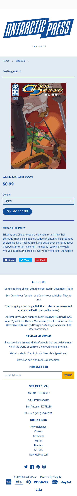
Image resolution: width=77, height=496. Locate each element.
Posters (38, 445)
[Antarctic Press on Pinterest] (38, 467)
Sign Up (68, 375)
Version (7, 194)
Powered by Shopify (50, 477)
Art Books (38, 436)
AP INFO (38, 450)
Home (6, 61)
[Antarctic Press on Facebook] (32, 467)
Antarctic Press (29, 477)
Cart (71, 4)
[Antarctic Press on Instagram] (44, 467)
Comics (38, 431)
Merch (38, 440)
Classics (20, 61)
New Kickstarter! (38, 454)
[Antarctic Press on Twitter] (26, 467)
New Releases (39, 426)
